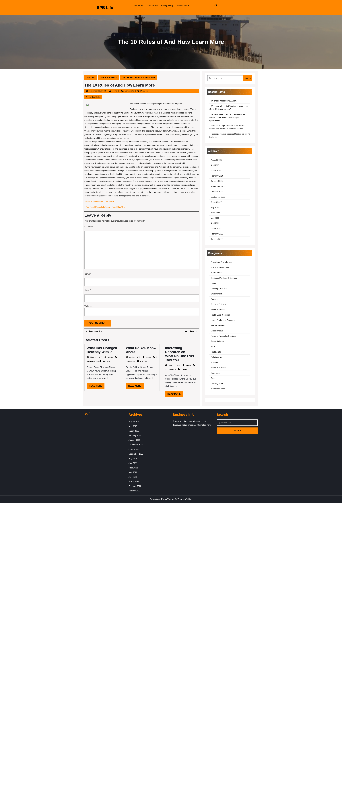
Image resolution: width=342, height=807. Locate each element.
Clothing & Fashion (219, 288)
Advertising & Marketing (221, 262)
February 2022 (217, 234)
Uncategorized (217, 383)
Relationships (216, 357)
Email (87, 290)
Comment (89, 226)
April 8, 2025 (134, 357)
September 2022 (218, 197)
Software (214, 362)
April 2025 (215, 165)
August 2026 (216, 160)
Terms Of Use (182, 5)
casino (213, 283)
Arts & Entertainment (220, 267)
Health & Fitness (218, 309)
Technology (216, 373)
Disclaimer (138, 5)
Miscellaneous (217, 331)
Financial (214, 299)
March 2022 (216, 228)
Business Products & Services (224, 278)
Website (88, 306)
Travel (213, 378)
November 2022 (218, 186)
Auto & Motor (216, 272)
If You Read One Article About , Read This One (104, 207)
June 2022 (215, 213)
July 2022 (215, 207)
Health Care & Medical (220, 315)
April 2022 (215, 223)
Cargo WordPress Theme (162, 499)
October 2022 (217, 191)
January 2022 (217, 239)
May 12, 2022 (96, 357)
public (213, 346)
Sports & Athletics (108, 77)
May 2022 (215, 218)
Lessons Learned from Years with (99, 201)
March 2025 (216, 170)
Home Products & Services (223, 320)
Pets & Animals (217, 341)
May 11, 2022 (174, 365)
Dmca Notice (152, 5)
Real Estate (216, 352)
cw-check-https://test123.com (224, 101)
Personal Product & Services (223, 336)
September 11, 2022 (97, 91)
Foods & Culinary (218, 304)
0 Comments (92, 361)
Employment (216, 294)
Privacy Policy (167, 5)
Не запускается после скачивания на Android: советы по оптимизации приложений (227, 117)
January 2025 (217, 181)
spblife (114, 91)
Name (87, 274)
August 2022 (216, 202)
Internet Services (218, 325)
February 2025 (217, 176)
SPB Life (105, 7)
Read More (96, 387)
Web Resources (218, 389)
